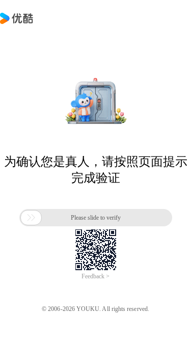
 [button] (31, 217)
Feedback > (95, 276)
